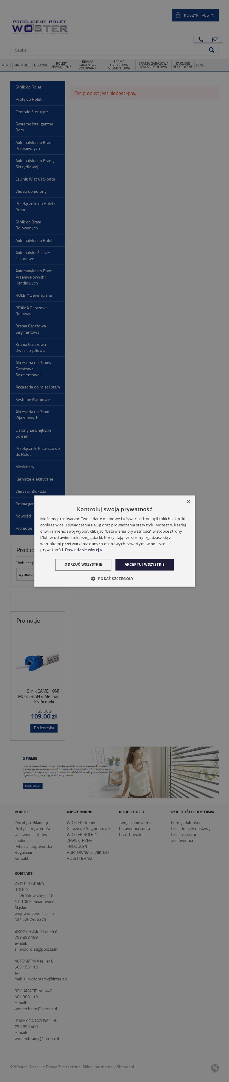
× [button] (188, 502)
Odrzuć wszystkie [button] (83, 564)
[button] (114, 578)
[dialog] (114, 541)
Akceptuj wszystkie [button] (145, 564)
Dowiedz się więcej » (83, 550)
